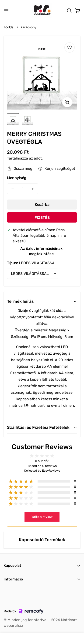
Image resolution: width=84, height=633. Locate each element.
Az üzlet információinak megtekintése (41, 251)
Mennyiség (16, 178)
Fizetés (42, 217)
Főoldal (9, 27)
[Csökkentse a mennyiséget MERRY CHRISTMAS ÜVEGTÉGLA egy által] (12, 189)
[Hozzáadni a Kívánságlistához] (69, 47)
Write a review (42, 517)
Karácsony (28, 27)
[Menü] (6, 10)
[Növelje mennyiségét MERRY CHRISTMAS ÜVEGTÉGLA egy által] (32, 189)
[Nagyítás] (67, 102)
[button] (69, 10)
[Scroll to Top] (75, 608)
